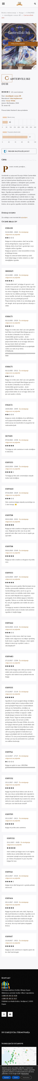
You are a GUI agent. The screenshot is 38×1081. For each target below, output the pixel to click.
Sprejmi (6, 1077)
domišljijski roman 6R (13, 96)
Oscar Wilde (10, 101)
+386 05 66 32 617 (9, 999)
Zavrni (16, 1077)
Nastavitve (25, 1074)
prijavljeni (24, 217)
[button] (3, 4)
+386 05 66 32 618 (9, 996)
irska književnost (16, 98)
